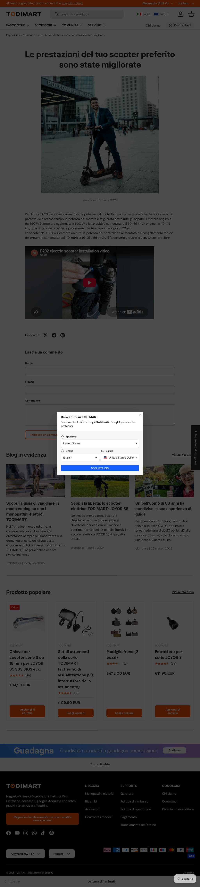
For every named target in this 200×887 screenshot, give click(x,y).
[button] (100, 443)
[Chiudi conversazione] (140, 415)
